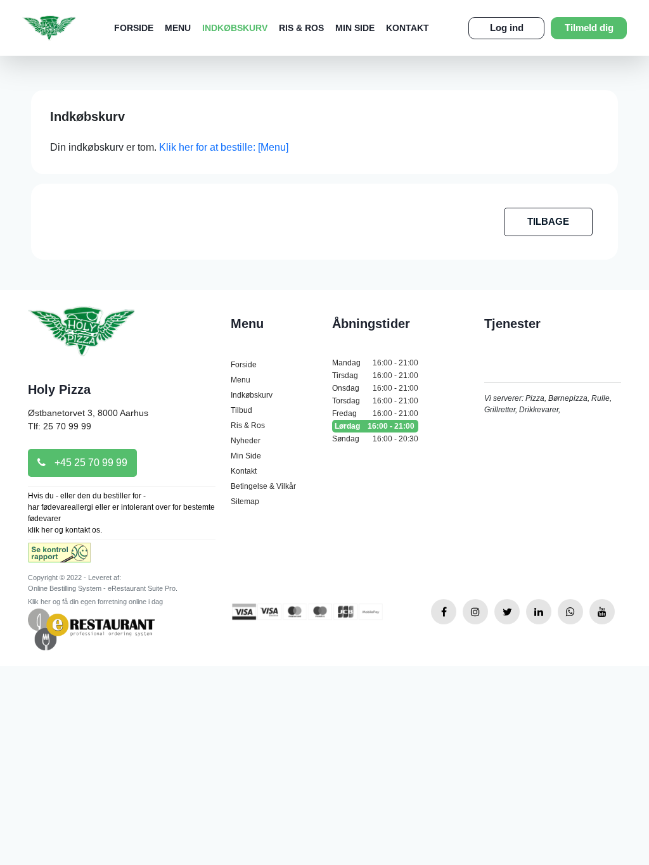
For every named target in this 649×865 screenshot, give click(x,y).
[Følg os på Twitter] (507, 611)
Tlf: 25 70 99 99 (59, 426)
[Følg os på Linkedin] (538, 611)
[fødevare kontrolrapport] (59, 557)
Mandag (375, 362)
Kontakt (407, 28)
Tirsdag (375, 375)
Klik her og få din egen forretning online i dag (95, 601)
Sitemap (245, 501)
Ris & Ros (301, 28)
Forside (133, 28)
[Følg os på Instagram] (475, 611)
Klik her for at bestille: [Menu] (223, 147)
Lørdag (374, 426)
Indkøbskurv (234, 28)
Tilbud (241, 410)
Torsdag (375, 400)
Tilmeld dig (589, 27)
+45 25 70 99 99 (89, 462)
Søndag (375, 438)
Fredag (375, 413)
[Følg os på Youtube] (602, 611)
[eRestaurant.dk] (91, 628)
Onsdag (375, 388)
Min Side (355, 28)
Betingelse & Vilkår (263, 486)
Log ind (507, 27)
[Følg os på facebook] (443, 611)
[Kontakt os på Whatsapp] (570, 611)
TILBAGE (548, 221)
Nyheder (245, 440)
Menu (178, 28)
